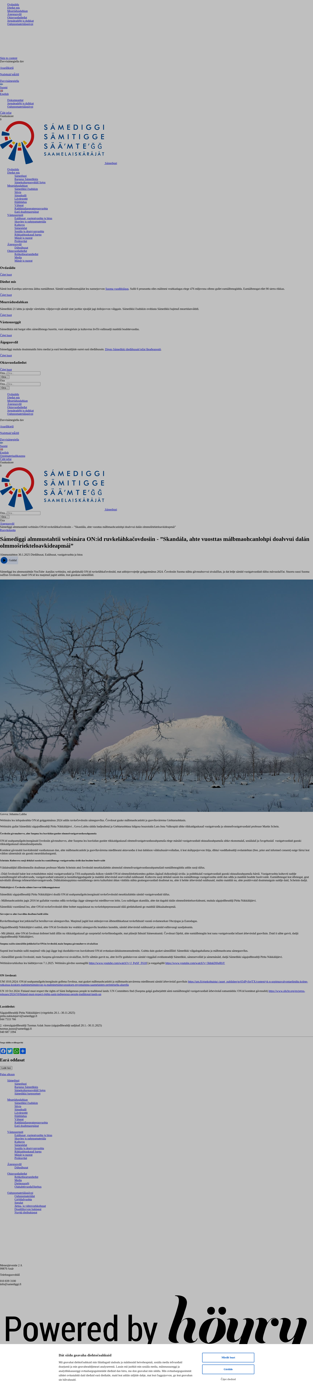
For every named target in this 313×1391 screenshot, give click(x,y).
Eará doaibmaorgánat (26, 211)
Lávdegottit (21, 198)
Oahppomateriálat (24, 1196)
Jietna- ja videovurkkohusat (30, 1205)
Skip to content (8, 58)
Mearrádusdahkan (17, 11)
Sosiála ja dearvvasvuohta (29, 231)
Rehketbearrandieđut (26, 254)
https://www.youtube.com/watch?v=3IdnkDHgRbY (195, 963)
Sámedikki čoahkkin (26, 188)
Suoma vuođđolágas (117, 288)
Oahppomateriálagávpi (20, 24)
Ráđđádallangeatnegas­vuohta (31, 208)
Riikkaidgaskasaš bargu (27, 234)
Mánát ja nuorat (23, 237)
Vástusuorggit (15, 215)
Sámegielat (20, 228)
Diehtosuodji (21, 1183)
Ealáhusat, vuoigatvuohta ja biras (33, 218)
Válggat (19, 205)
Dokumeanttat (15, 100)
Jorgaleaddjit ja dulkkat (20, 20)
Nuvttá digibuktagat (25, 1212)
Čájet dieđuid (228, 1379)
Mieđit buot (228, 1357)
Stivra (17, 192)
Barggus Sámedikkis (26, 179)
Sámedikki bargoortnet (27, 1093)
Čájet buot (6, 274)
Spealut (18, 1202)
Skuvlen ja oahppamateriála (30, 221)
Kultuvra (19, 224)
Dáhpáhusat (21, 247)
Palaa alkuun (7, 1074)
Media (18, 257)
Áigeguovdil (14, 14)
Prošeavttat (20, 241)
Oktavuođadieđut (17, 17)
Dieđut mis (13, 7)
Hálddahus (20, 202)
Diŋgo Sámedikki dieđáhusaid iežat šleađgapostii (133, 349)
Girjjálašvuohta (23, 1199)
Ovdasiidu (13, 4)
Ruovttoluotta (8, 530)
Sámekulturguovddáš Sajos (29, 182)
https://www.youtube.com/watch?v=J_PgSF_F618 (118, 963)
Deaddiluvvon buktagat (27, 1209)
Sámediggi (20, 175)
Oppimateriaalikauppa (12, 455)
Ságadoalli (20, 195)
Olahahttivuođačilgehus (27, 1186)
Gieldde (228, 1369)
